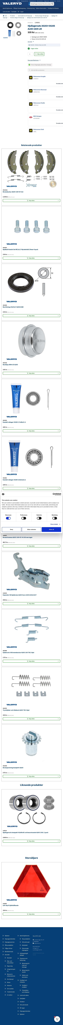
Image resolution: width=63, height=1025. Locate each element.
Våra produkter (40, 1)
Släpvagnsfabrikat (24, 1)
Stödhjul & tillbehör (53, 8)
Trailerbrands (11, 992)
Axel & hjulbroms (7, 8)
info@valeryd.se (37, 943)
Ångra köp (10, 966)
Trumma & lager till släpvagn (42, 16)
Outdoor (22, 1001)
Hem (6, 16)
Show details (54, 524)
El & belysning (31, 8)
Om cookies (10, 988)
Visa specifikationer (33, 60)
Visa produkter (26, 939)
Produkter (12, 16)
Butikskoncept (53, 1)
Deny (11, 529)
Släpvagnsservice (32, 1)
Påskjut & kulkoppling (19, 8)
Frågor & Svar (46, 1)
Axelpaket (25, 945)
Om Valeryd (10, 979)
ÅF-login (22, 1008)
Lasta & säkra (6, 11)
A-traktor (9, 995)
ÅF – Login (20, 11)
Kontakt (58, 1)
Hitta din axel (26, 942)
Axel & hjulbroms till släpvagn (25, 16)
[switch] (23, 518)
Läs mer (30, 41)
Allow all (51, 529)
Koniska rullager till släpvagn (17, 17)
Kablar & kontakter (41, 8)
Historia (9, 985)
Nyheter (18, 1)
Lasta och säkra (24, 995)
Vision (8, 982)
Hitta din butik (24, 1005)
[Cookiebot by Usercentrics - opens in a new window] (54, 494)
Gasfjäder (14, 11)
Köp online (40, 54)
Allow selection (31, 529)
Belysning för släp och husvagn (26, 965)
